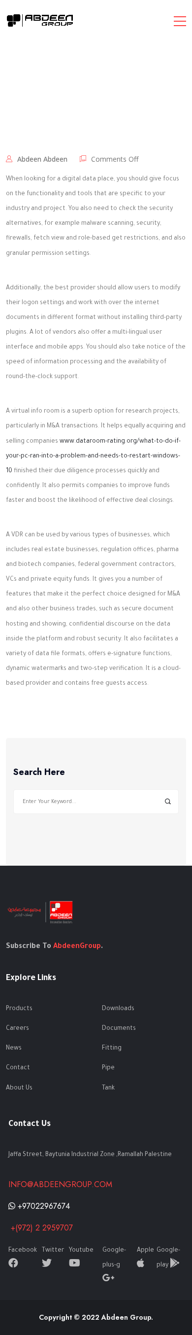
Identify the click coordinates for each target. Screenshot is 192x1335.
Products (19, 1009)
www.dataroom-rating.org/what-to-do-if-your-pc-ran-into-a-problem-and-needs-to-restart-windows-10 (93, 456)
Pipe (108, 1068)
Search (168, 801)
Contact (18, 1068)
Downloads (118, 1009)
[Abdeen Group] (40, 20)
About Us (19, 1088)
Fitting (112, 1048)
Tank (108, 1088)
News (14, 1048)
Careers (17, 1028)
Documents (119, 1028)
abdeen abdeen (42, 159)
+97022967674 (42, 1206)
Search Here (39, 772)
